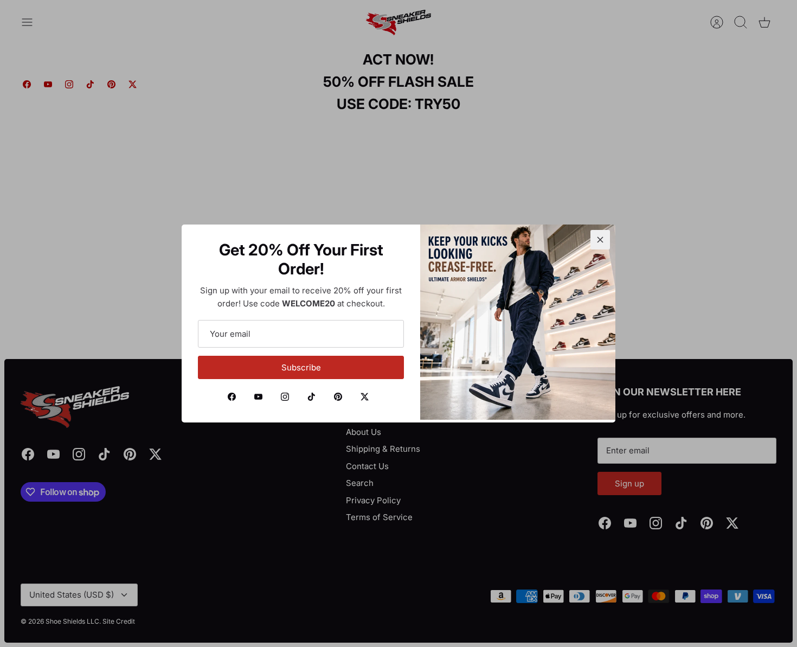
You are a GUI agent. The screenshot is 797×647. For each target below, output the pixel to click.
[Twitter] (364, 396)
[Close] (600, 239)
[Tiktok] (311, 396)
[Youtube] (258, 396)
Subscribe (301, 367)
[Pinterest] (338, 396)
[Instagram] (284, 396)
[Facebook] (231, 396)
